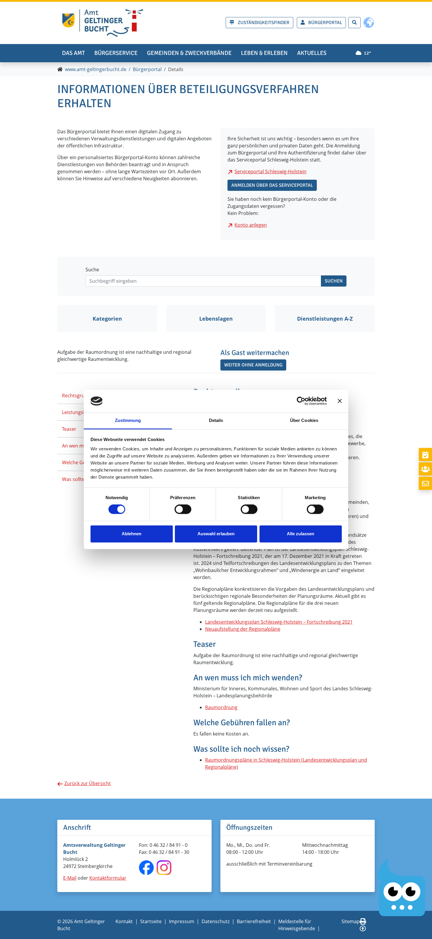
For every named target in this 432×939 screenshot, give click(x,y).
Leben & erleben (264, 53)
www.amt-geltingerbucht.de (95, 69)
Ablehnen (131, 533)
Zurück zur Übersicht (87, 783)
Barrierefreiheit (254, 921)
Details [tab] (216, 420)
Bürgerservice (116, 53)
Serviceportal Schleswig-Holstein (271, 171)
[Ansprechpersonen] (425, 469)
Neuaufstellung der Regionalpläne (242, 629)
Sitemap (350, 921)
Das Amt (73, 53)
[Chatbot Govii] (402, 887)
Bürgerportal (147, 69)
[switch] (183, 509)
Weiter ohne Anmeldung (253, 365)
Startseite (151, 921)
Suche (92, 269)
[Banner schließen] (340, 401)
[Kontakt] (425, 483)
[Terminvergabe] (425, 454)
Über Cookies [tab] (304, 420)
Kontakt (124, 921)
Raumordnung (221, 707)
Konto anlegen (251, 225)
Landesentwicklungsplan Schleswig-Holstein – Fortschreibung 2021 (279, 622)
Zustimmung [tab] (128, 420)
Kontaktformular (107, 878)
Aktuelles (311, 53)
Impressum (181, 921)
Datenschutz (216, 921)
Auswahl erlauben (216, 533)
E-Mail (69, 878)
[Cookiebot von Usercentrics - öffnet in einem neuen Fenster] (301, 401)
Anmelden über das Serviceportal (272, 185)
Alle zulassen (300, 533)
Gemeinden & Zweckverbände (189, 53)
